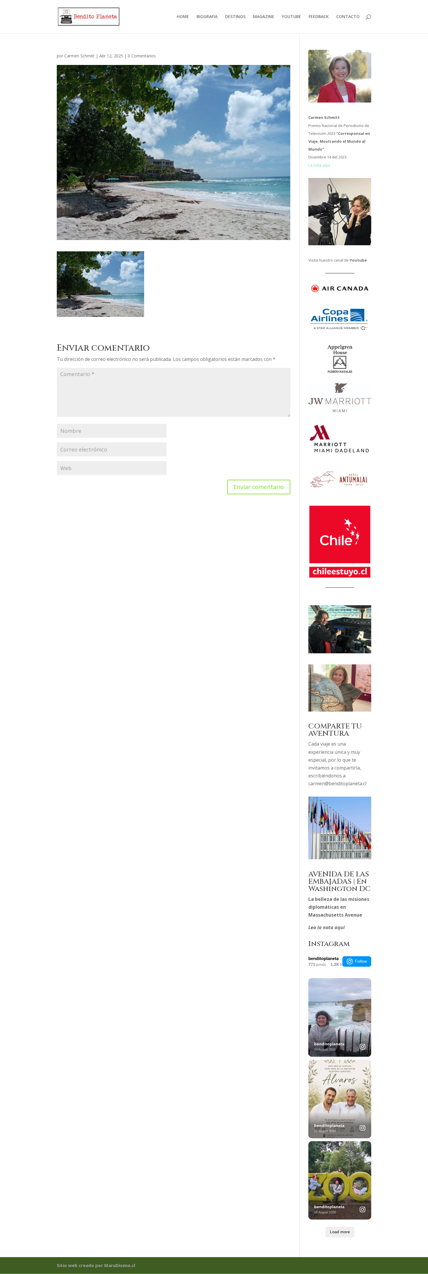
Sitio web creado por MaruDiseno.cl (96, 1265)
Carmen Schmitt (79, 56)
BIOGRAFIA (207, 17)
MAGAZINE (263, 17)
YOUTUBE (291, 17)
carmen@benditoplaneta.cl (337, 783)
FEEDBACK (319, 17)
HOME (183, 17)
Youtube (358, 260)
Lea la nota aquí (326, 927)
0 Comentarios (142, 56)
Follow (361, 961)
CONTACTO (348, 17)
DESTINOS (235, 17)
